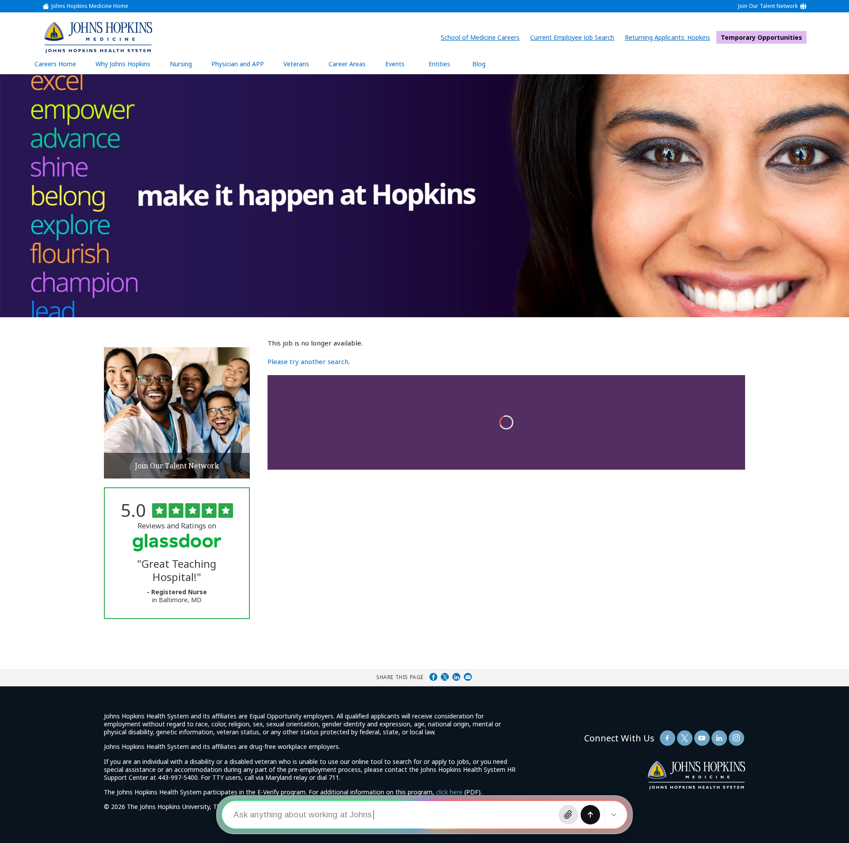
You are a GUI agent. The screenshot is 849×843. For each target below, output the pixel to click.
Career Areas (347, 64)
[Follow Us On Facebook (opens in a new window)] (667, 738)
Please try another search (308, 361)
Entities (445, 67)
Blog (479, 64)
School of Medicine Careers (482, 37)
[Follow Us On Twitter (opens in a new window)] (684, 738)
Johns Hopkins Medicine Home (89, 6)
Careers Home (55, 64)
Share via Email (468, 677)
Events (395, 64)
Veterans (296, 64)
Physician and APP (242, 67)
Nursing (185, 67)
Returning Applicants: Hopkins (670, 37)
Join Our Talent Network (768, 6)
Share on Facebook (433, 677)
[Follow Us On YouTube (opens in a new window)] (702, 738)
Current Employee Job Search (574, 37)
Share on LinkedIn (456, 677)
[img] (97, 37)
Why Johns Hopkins (123, 64)
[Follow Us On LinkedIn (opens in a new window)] (719, 738)
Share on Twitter (445, 677)
